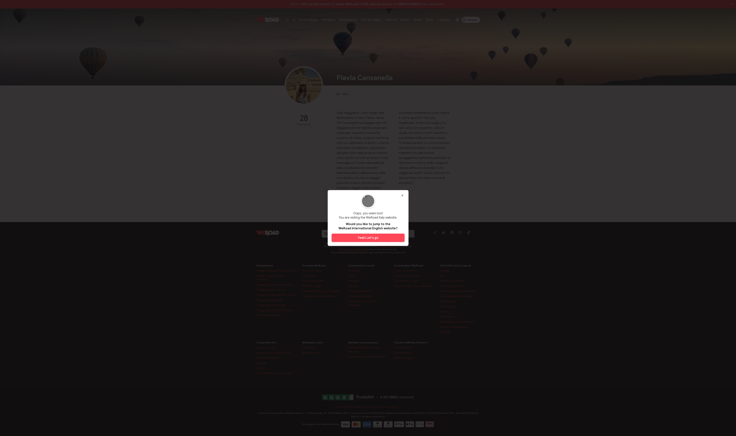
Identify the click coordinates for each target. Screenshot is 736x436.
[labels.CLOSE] (402, 195)
